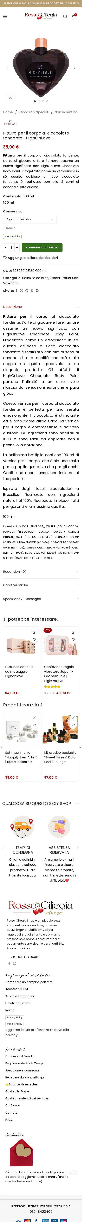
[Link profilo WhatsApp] (32, 290)
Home (8, 112)
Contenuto (12, 196)
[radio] (8, 203)
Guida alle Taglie (17, 1091)
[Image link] (41, 908)
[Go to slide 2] (39, 101)
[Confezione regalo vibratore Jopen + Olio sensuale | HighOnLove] (60, 645)
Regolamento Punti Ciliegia (24, 1063)
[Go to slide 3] (43, 101)
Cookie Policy (14, 1023)
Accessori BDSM (16, 989)
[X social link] (21, 290)
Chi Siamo (12, 1105)
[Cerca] (65, 16)
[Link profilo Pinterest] (27, 290)
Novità (9, 1010)
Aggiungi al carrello (42, 247)
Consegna (12, 211)
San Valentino (66, 112)
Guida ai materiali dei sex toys (26, 1098)
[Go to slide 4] (47, 101)
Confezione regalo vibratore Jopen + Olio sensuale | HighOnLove (59, 673)
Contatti (11, 1113)
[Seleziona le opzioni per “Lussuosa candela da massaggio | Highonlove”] (34, 632)
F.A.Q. (9, 1120)
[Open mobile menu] (5, 16)
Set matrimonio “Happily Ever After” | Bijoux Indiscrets (21, 757)
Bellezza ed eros (35, 278)
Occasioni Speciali (34, 112)
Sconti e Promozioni (19, 996)
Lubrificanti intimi (17, 1003)
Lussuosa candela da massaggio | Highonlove (19, 671)
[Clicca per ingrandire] (10, 97)
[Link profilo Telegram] (37, 290)
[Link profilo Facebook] (16, 290)
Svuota (10, 228)
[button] (7, 68)
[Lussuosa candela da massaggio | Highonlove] (21, 645)
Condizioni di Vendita (20, 1056)
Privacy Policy (14, 1017)
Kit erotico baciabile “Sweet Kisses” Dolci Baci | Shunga (60, 757)
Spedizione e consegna (22, 1070)
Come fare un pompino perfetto (29, 982)
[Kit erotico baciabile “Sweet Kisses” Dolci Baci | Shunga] (60, 730)
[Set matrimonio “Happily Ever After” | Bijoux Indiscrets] (21, 730)
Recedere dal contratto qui (24, 1077)
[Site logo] (41, 16)
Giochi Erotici (60, 278)
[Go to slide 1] (35, 101)
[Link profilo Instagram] (14, 963)
